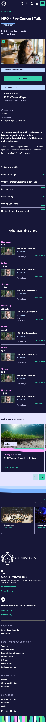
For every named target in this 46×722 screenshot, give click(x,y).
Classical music (9, 525)
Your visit (5, 610)
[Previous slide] (35, 477)
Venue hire (5, 633)
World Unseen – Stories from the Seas (20, 458)
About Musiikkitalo (9, 683)
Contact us (5, 591)
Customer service (8, 587)
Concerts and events (10, 630)
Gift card (5, 660)
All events (8, 11)
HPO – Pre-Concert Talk (27, 248)
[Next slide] (42, 477)
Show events (8, 528)
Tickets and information (11, 467)
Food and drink (7, 649)
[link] (37, 3)
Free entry (41, 256)
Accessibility (6, 615)
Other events (8, 25)
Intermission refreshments (12, 653)
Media (4, 706)
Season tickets (7, 656)
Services (4, 679)
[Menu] (42, 3)
